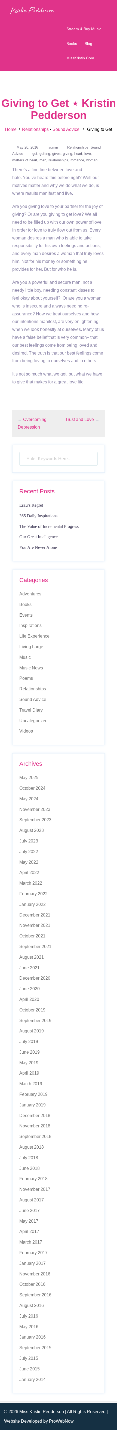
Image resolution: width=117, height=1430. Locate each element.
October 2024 (32, 788)
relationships (58, 160)
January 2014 (32, 1379)
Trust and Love (79, 419)
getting (44, 154)
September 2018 (35, 1136)
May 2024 (28, 799)
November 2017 (34, 1189)
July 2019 (28, 1041)
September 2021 (35, 946)
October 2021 (32, 936)
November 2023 (34, 809)
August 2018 (31, 1147)
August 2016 (31, 1305)
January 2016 (32, 1337)
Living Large (31, 646)
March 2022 (30, 883)
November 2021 (34, 925)
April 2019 (29, 1073)
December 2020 (34, 978)
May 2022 (28, 862)
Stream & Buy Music (83, 29)
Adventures (30, 594)
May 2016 (28, 1326)
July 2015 (28, 1358)
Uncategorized (33, 720)
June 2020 (29, 988)
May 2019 (28, 1062)
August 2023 (31, 830)
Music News (31, 668)
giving (67, 154)
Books (71, 43)
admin (53, 147)
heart (78, 154)
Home (11, 129)
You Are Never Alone (38, 547)
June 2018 (29, 1168)
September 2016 (35, 1295)
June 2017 (29, 1210)
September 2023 (35, 819)
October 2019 (32, 1010)
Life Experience (34, 636)
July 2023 (28, 841)
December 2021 (34, 915)
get (34, 154)
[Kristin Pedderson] (32, 10)
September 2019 (35, 1020)
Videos (26, 731)
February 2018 (33, 1178)
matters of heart (24, 160)
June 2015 (29, 1369)
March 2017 (30, 1242)
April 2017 (29, 1231)
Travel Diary (31, 710)
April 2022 (29, 872)
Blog (88, 43)
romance (77, 160)
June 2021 (29, 967)
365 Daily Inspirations (38, 515)
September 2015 (35, 1347)
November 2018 (34, 1126)
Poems (26, 678)
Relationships (35, 129)
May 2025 (28, 777)
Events (26, 615)
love (87, 154)
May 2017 (28, 1221)
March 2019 (30, 1083)
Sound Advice (66, 129)
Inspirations (30, 625)
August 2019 (31, 1031)
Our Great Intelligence (38, 536)
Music (25, 657)
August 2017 (31, 1200)
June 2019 (29, 1052)
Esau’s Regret (31, 505)
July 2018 (28, 1157)
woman (91, 160)
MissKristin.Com (80, 58)
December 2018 (34, 1115)
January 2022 (32, 904)
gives (56, 154)
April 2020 (29, 999)
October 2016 (32, 1284)
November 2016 (34, 1274)
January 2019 (32, 1105)
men (42, 160)
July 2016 (28, 1316)
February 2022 (33, 893)
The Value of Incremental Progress (49, 526)
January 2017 (32, 1263)
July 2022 (28, 851)
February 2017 (33, 1252)
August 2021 (31, 957)
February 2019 (33, 1094)
